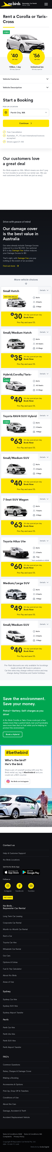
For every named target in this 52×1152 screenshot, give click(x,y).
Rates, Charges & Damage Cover (17, 1071)
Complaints (7, 1137)
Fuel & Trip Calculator (12, 969)
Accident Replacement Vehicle (16, 1117)
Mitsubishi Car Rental (12, 949)
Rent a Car (7, 936)
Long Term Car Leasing (12, 916)
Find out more (9, 266)
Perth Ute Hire (9, 1034)
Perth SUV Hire (9, 1040)
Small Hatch (11, 291)
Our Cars (6, 955)
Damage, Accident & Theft (14, 1111)
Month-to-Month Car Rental (15, 929)
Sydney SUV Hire (10, 1006)
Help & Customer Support (14, 853)
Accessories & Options (13, 1084)
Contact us (9, 845)
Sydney (7, 991)
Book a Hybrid (12, 734)
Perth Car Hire (9, 1027)
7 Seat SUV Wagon (15, 499)
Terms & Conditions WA (33, 1134)
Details (42, 290)
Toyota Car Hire (10, 942)
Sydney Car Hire (10, 999)
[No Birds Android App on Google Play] (31, 874)
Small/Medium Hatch (17, 332)
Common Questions (11, 1064)
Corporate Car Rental (12, 923)
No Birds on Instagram (20, 781)
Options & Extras (10, 962)
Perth (5, 1019)
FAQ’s (6, 1056)
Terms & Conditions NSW (12, 1134)
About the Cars (9, 1104)
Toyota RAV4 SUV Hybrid (20, 416)
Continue (24, 123)
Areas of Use (8, 982)
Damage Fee (17, 250)
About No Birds (10, 975)
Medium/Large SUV (16, 583)
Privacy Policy (19, 1137)
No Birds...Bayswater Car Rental (14, 907)
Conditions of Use (11, 1097)
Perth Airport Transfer (12, 1047)
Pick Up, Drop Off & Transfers (15, 1091)
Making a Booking (10, 1078)
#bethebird (8, 897)
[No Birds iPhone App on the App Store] (12, 874)
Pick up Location (10, 107)
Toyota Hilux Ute (14, 541)
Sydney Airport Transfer (13, 1012)
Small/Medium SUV (16, 458)
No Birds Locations (11, 859)
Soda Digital (44, 1147)
